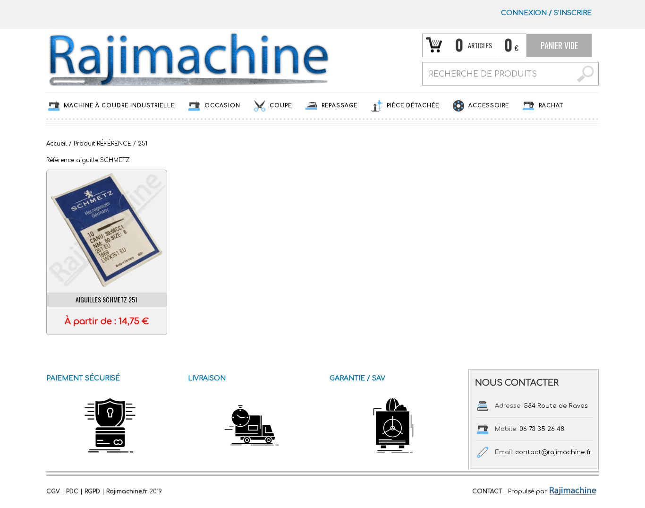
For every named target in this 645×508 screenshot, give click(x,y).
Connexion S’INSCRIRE (546, 13)
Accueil (56, 143)
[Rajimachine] (188, 59)
